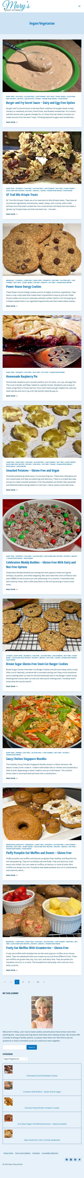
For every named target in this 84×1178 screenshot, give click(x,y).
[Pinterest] (75, 1159)
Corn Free (28, 280)
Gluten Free (29, 96)
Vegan (38, 98)
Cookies (19, 280)
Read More (12, 122)
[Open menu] (79, 6)
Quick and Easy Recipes (15, 190)
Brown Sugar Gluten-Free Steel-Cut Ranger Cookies (37, 664)
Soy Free (52, 282)
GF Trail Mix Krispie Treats (22, 195)
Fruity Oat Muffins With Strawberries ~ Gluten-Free (37, 948)
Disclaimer (36, 1153)
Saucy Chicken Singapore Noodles (26, 759)
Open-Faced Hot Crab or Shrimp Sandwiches (42, 1140)
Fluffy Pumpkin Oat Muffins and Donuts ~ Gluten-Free (39, 853)
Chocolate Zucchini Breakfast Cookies (42, 1076)
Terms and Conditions (23, 1153)
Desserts (19, 188)
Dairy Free (10, 96)
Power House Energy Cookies (23, 286)
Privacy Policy (8, 1153)
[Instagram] (71, 1159)
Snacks (36, 190)
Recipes (20, 98)
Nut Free (50, 96)
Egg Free (19, 96)
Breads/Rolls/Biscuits (15, 844)
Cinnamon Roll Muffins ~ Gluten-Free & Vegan (42, 1092)
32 (38, 982)
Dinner (19, 752)
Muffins (9, 846)
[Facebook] (67, 1159)
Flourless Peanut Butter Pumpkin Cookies (42, 1108)
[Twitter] (79, 1159)
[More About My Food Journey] (42, 1012)
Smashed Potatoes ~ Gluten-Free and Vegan (32, 470)
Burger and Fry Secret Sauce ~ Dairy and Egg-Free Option (40, 103)
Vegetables (10, 466)
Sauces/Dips (29, 98)
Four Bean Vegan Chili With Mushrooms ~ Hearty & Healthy (42, 1124)
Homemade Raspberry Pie (21, 376)
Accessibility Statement (50, 1153)
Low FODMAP (41, 96)
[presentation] (42, 66)
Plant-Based (61, 96)
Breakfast (10, 280)
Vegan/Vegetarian (49, 98)
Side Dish (36, 464)
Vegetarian (62, 98)
